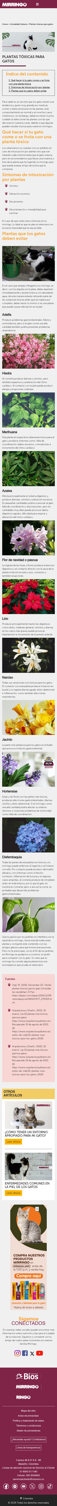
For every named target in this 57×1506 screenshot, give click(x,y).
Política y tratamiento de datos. (28, 1421)
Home (5, 24)
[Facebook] (24, 1353)
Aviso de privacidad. (28, 1416)
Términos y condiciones (28, 1426)
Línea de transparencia (28, 1448)
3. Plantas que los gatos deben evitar (28, 90)
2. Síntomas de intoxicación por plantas (29, 87)
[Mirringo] (16, 4)
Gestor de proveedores (28, 1431)
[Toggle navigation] (37, 4)
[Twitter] (32, 1353)
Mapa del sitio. (28, 1411)
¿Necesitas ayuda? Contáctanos (28, 1439)
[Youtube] (39, 1353)
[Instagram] (17, 1353)
